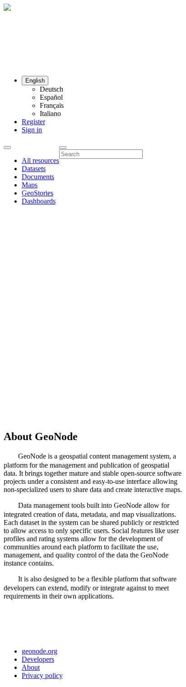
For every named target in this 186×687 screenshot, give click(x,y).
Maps (29, 185)
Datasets (34, 168)
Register (33, 121)
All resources (40, 160)
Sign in (32, 130)
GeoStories (37, 193)
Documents (38, 177)
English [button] (35, 80)
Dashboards (39, 201)
